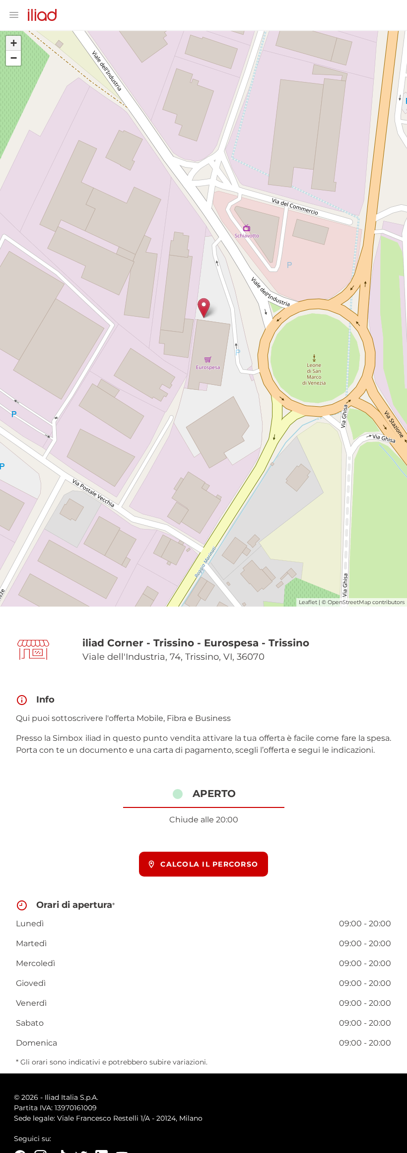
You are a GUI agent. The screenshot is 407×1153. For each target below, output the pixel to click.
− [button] (13, 58)
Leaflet (308, 602)
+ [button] (13, 43)
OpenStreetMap (349, 602)
